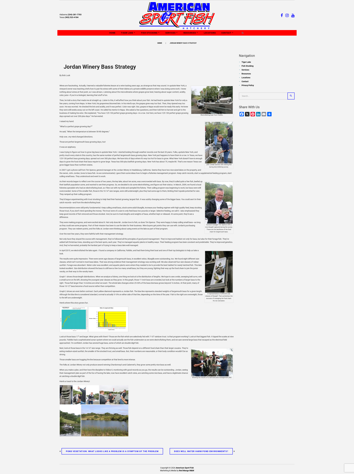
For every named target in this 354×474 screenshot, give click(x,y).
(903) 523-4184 (71, 17)
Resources (189, 33)
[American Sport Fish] (177, 15)
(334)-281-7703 (74, 14)
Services (170, 33)
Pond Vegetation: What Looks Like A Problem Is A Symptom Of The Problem (112, 451)
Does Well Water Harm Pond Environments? (201, 451)
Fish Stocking (149, 33)
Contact (226, 33)
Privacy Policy (248, 85)
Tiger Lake (127, 33)
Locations (210, 33)
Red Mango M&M (186, 470)
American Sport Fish (185, 468)
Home (112, 33)
